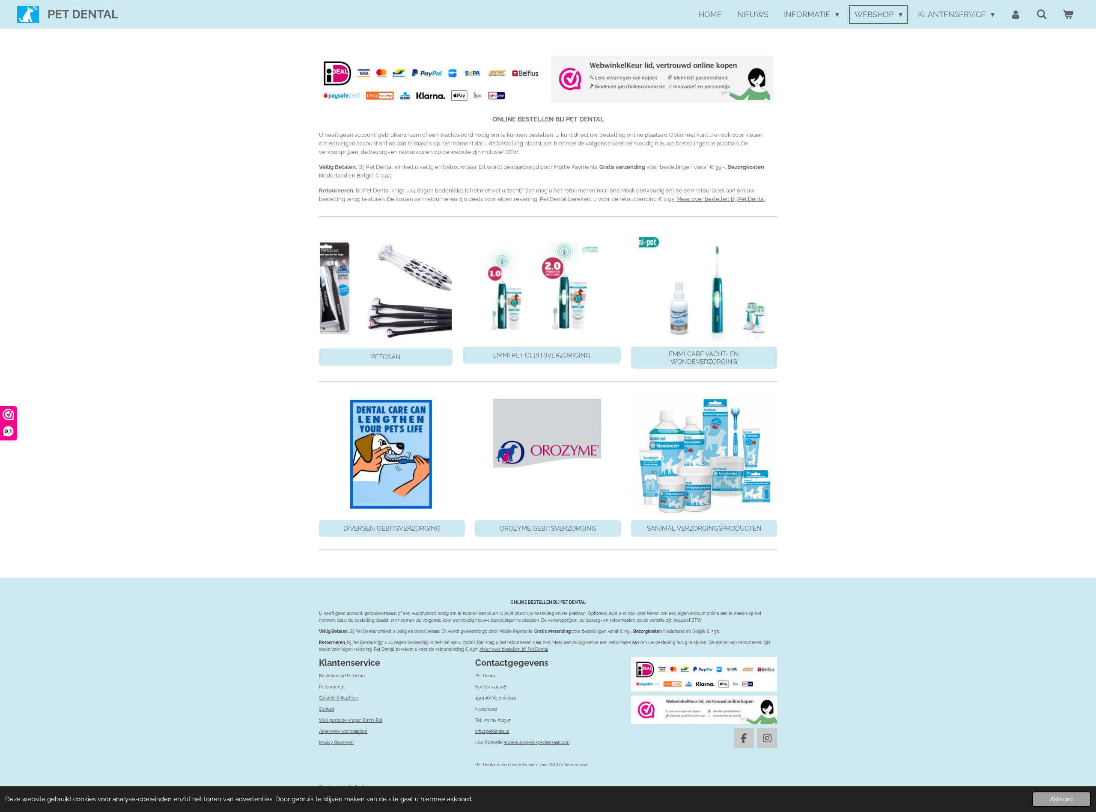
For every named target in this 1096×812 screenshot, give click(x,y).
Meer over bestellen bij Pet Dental (720, 199)
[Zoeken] (1042, 14)
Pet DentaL (83, 14)
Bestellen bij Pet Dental (342, 675)
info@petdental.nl (492, 731)
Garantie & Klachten (338, 698)
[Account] (1015, 14)
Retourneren (332, 687)
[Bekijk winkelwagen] (1068, 14)
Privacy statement (336, 742)
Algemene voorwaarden (343, 731)
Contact (326, 709)
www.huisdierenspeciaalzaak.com (536, 742)
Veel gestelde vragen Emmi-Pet (350, 720)
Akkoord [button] (1061, 799)
